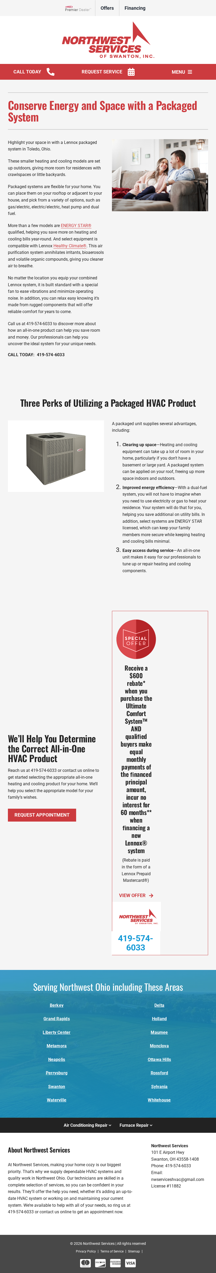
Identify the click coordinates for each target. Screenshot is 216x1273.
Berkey (56, 1005)
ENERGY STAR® (76, 225)
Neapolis (56, 1059)
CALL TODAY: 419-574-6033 (36, 354)
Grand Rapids (56, 1018)
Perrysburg (56, 1072)
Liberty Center (56, 1032)
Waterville (56, 1100)
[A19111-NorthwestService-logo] (108, 23)
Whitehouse (159, 1100)
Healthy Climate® (69, 245)
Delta (159, 1005)
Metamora (57, 1045)
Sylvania (159, 1086)
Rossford (159, 1072)
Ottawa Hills (159, 1059)
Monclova (159, 1045)
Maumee (159, 1032)
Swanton (56, 1086)
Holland (159, 1018)
